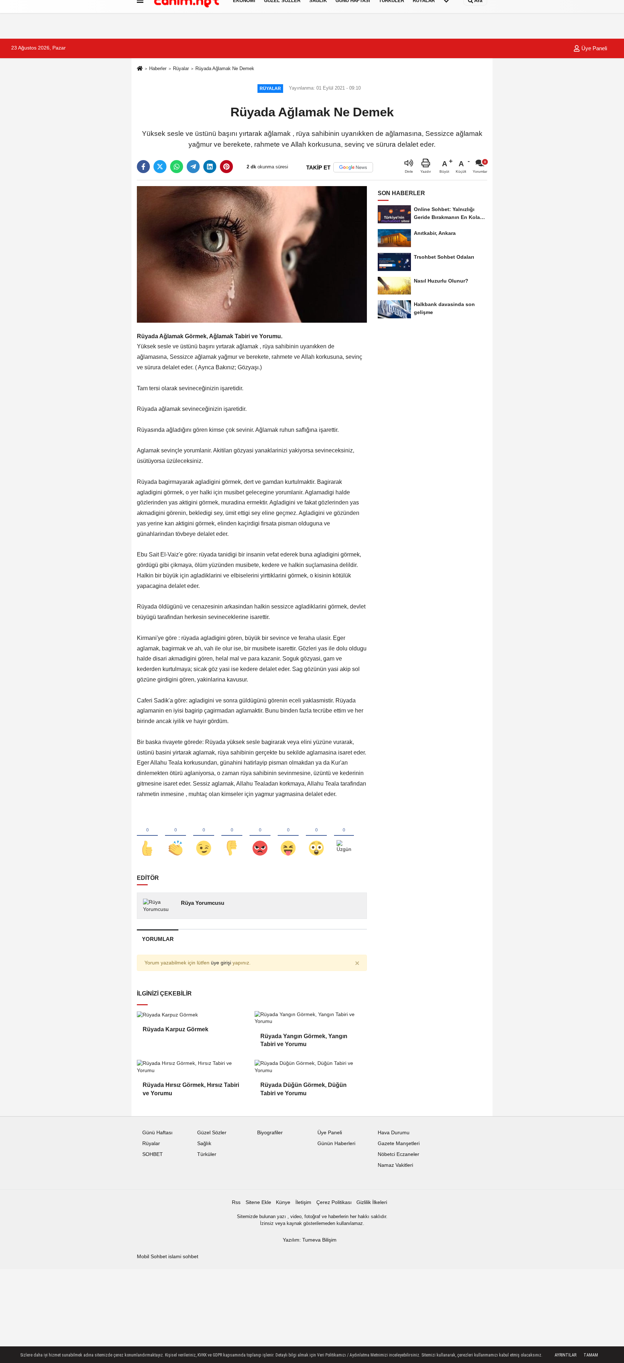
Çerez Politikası (334, 1202)
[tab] (157, 939)
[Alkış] (175, 836)
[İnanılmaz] (316, 836)
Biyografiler (270, 1132)
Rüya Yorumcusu (202, 903)
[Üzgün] (344, 836)
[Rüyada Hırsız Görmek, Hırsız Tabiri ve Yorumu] (193, 1067)
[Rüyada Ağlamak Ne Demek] (252, 254)
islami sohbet (183, 1256)
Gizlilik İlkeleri (371, 1202)
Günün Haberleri (336, 1143)
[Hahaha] (288, 836)
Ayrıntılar (565, 1355)
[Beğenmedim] (231, 836)
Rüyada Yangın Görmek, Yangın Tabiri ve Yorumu (303, 1040)
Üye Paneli (593, 48)
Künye (283, 1202)
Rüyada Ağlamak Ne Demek (224, 68)
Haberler (157, 68)
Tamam (591, 1355)
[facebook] (143, 166)
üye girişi (221, 963)
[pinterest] (226, 166)
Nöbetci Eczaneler (398, 1154)
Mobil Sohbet (152, 1256)
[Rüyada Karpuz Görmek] (193, 1014)
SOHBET (152, 1154)
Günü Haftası (157, 1132)
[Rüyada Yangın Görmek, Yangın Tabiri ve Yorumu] (311, 1018)
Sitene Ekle (258, 1202)
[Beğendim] (147, 836)
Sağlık (204, 1143)
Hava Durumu (394, 1132)
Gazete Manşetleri (399, 1143)
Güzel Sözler (211, 1132)
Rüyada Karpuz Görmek (175, 1029)
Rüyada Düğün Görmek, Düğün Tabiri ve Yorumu (303, 1089)
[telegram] (193, 166)
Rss (236, 1202)
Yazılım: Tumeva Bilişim (310, 1240)
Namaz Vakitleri (395, 1165)
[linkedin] (209, 166)
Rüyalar (181, 68)
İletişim (303, 1202)
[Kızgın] (260, 836)
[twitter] (159, 166)
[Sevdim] (203, 836)
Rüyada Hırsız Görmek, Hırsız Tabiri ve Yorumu (191, 1089)
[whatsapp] (176, 166)
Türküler (206, 1154)
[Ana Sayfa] (140, 69)
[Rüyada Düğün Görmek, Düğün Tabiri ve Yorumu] (311, 1067)
